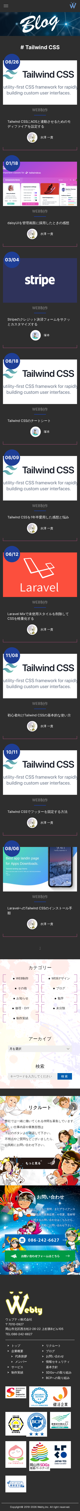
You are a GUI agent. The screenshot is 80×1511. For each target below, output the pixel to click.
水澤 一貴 (46, 137)
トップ (15, 1345)
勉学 (61, 998)
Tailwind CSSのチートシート (29, 421)
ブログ (60, 988)
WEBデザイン (61, 978)
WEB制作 (40, 110)
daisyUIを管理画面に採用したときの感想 (38, 223)
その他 (22, 988)
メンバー (21, 1361)
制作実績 (22, 1018)
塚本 (47, 335)
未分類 (60, 1008)
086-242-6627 (22, 1334)
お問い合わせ (55, 1356)
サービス (17, 1367)
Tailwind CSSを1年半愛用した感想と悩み (38, 517)
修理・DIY (22, 1008)
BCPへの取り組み (58, 1378)
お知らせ (22, 998)
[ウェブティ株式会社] (24, 1314)
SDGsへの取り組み (59, 1372)
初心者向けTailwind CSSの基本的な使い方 (39, 715)
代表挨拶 (21, 1356)
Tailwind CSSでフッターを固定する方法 (37, 812)
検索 (64, 1076)
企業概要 (17, 1351)
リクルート (53, 1345)
